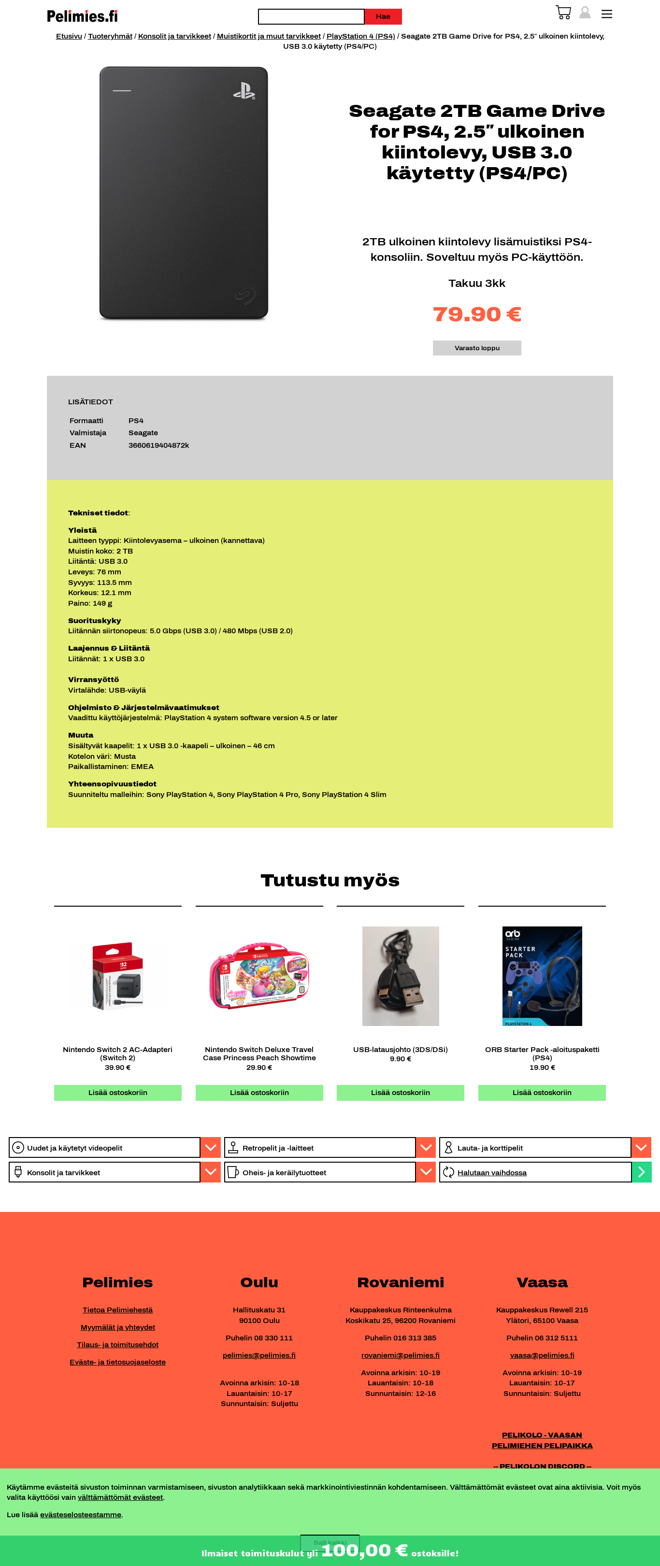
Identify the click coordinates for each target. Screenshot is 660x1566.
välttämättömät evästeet (120, 1497)
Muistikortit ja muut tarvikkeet (269, 36)
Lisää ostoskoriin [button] (117, 1092)
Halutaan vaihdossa (492, 1173)
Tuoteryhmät (110, 36)
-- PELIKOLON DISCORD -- (542, 1466)
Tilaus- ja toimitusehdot (117, 1345)
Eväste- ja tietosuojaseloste (118, 1362)
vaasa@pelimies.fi (542, 1355)
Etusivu (69, 36)
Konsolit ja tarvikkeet (174, 36)
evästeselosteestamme (80, 1515)
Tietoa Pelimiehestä (118, 1310)
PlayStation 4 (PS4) (361, 36)
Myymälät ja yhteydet (118, 1327)
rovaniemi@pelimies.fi (400, 1355)
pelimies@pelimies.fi (259, 1355)
